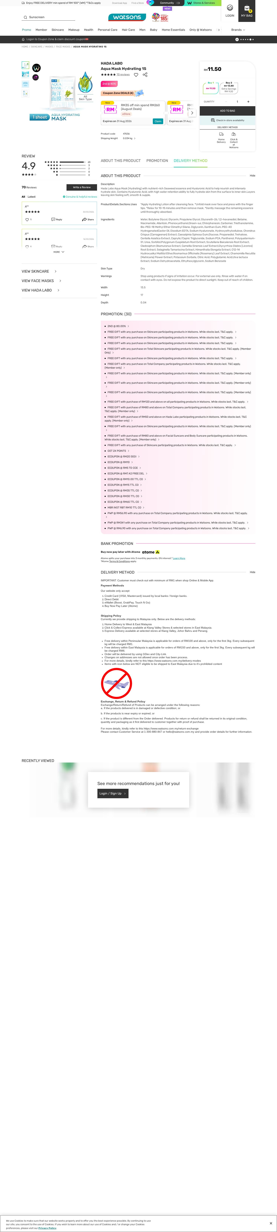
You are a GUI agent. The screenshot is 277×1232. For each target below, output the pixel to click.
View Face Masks (38, 281)
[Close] (271, 1223)
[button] (246, 11)
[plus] (248, 102)
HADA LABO (111, 63)
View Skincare (36, 271)
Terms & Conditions (119, 561)
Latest (31, 196)
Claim (158, 121)
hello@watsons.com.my (180, 731)
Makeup (74, 30)
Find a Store (138, 3)
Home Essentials (173, 30)
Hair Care (128, 30)
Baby (153, 30)
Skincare (58, 30)
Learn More (179, 558)
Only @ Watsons (201, 30)
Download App (119, 3)
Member (41, 30)
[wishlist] (136, 74)
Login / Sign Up (110, 793)
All (23, 196)
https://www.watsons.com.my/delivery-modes (174, 660)
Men (142, 30)
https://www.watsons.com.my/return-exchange (171, 728)
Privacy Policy (47, 1228)
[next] (219, 30)
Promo (26, 30)
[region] (138, 1223)
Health (88, 30)
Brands (236, 30)
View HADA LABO (37, 290)
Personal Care (107, 30)
